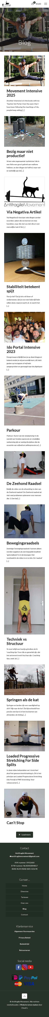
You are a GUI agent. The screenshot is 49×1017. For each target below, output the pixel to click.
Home (24, 886)
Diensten (24, 891)
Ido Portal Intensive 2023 (23, 349)
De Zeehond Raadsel (24, 483)
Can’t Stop (15, 822)
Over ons (24, 903)
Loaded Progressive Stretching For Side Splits (23, 760)
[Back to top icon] (24, 996)
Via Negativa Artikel (24, 212)
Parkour (13, 430)
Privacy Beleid (24, 938)
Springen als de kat (23, 699)
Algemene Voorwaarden (24, 931)
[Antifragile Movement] (6, 4)
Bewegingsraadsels (23, 543)
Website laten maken (29, 1005)
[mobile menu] (45, 4)
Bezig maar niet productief (20, 153)
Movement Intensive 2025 (24, 93)
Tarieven (24, 897)
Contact (24, 914)
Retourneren (24, 950)
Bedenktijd (24, 944)
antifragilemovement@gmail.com (25, 856)
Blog (24, 909)
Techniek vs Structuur (17, 641)
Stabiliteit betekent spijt (23, 288)
